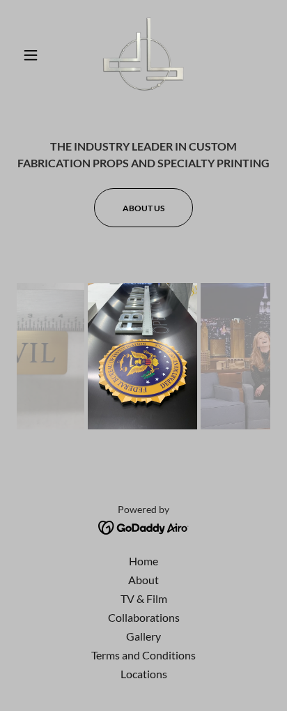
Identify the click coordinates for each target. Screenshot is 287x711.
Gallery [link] (143, 636)
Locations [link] (144, 673)
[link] (143, 55)
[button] (36, 55)
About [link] (143, 579)
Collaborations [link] (144, 617)
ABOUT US (143, 208)
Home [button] (143, 560)
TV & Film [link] (144, 598)
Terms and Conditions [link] (143, 655)
